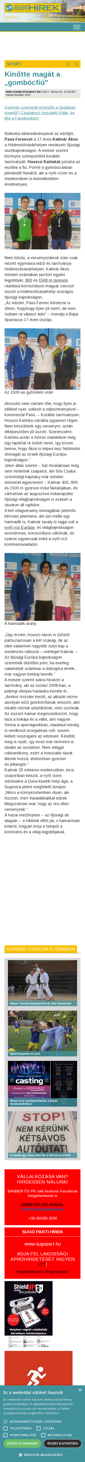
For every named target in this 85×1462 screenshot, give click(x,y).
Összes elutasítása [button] (62, 1443)
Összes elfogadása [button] (22, 1443)
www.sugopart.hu (42, 1243)
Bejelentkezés (30, 1272)
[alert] (42, 1423)
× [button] (80, 1390)
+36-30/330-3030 (42, 1218)
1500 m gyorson (53, 280)
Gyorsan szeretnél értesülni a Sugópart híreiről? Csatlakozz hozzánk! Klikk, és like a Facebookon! (40, 113)
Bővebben (52, 1413)
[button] (42, 1455)
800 (28, 280)
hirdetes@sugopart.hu (42, 1209)
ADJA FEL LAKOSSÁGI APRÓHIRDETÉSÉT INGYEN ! (42, 1259)
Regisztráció (57, 1272)
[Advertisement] (42, 45)
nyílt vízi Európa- (20, 527)
